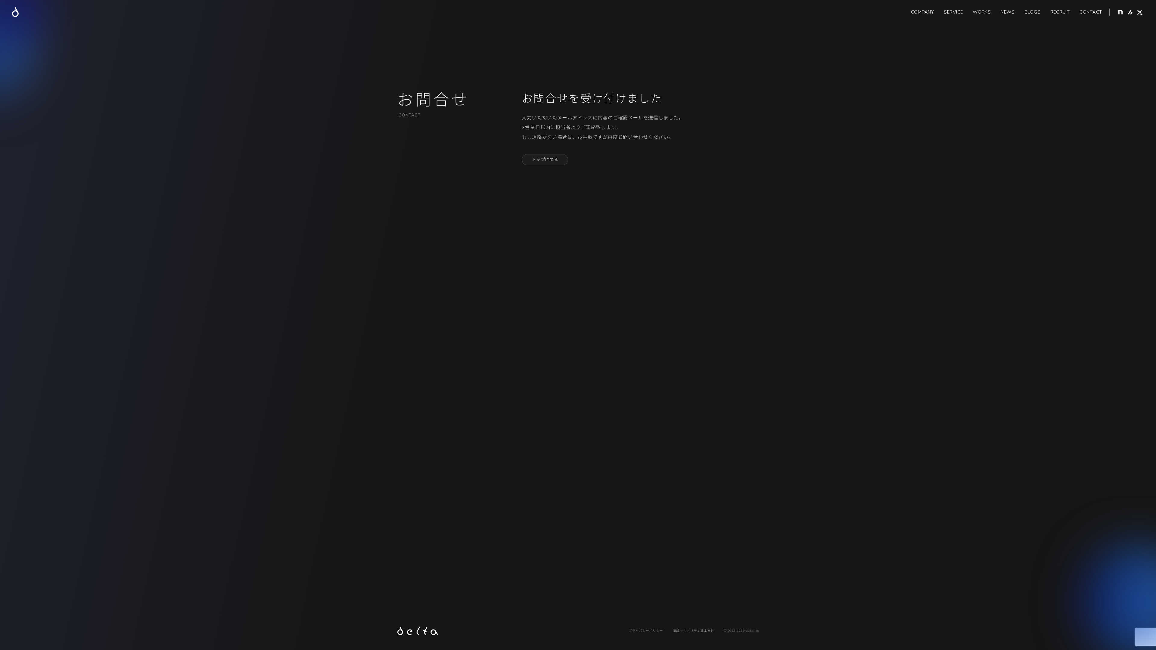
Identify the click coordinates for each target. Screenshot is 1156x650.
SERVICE (953, 12)
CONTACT (1091, 12)
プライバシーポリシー (645, 631)
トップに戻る (545, 159)
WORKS (982, 12)
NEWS (1008, 12)
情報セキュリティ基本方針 (693, 631)
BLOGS (1032, 12)
